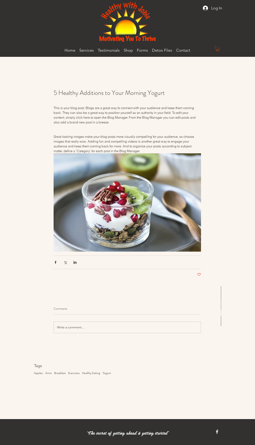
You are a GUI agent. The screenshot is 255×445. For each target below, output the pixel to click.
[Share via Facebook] (55, 262)
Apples (38, 373)
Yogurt (107, 373)
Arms (48, 373)
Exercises (74, 373)
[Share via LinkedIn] (75, 262)
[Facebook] (217, 431)
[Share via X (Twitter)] (65, 262)
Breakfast (60, 373)
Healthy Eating (91, 373)
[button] (218, 48)
